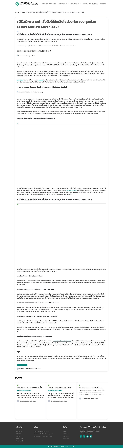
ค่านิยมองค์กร (19, 438)
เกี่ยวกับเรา (52, 4)
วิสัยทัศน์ (18, 434)
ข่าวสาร (85, 4)
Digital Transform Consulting (42, 431)
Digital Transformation (25, 390)
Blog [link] (23, 12)
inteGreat (65, 434)
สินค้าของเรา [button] (75, 4)
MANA (65, 431)
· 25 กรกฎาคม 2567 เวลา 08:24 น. (33, 368)
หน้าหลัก (45, 4)
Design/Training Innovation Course (43, 436)
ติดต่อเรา (103, 4)
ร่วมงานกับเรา (93, 4)
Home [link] (17, 12)
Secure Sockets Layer (22, 365)
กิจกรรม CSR (19, 441)
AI (18, 390)
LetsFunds (66, 438)
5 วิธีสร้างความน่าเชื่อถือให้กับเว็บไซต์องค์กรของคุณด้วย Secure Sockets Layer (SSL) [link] (56, 12)
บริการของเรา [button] (62, 4)
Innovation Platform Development (43, 434)
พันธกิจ (18, 436)
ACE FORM (66, 436)
